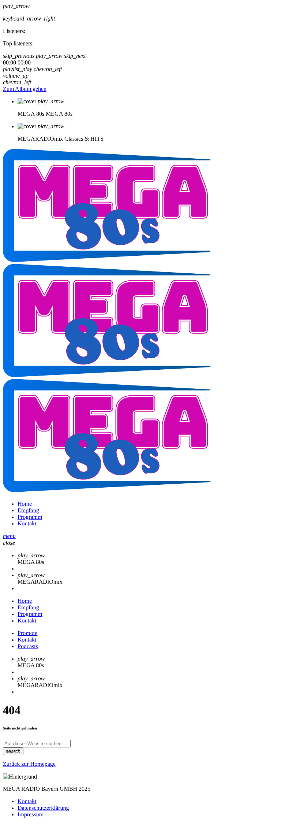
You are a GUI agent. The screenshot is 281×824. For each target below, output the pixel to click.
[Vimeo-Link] (106, 375)
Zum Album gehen (24, 89)
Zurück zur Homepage (29, 764)
